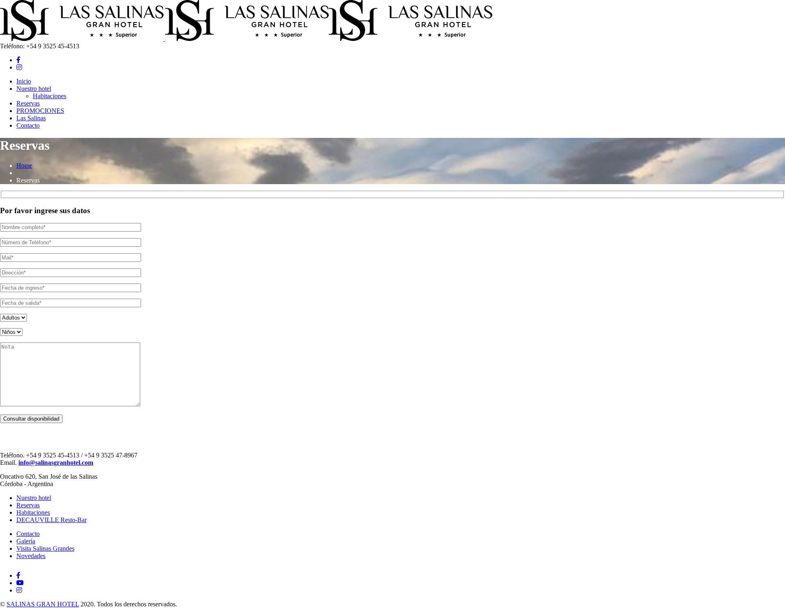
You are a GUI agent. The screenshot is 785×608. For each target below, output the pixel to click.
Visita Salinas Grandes (45, 548)
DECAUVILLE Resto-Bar (51, 519)
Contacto (28, 533)
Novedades (30, 555)
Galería (25, 541)
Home (24, 165)
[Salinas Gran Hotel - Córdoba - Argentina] (82, 38)
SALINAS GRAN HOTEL (43, 604)
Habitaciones (33, 512)
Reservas (28, 505)
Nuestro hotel (33, 497)
